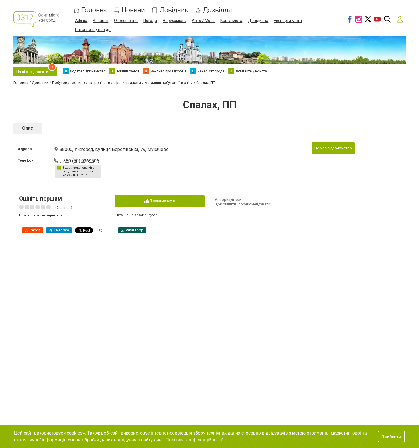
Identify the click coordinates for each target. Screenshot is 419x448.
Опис (27, 128)
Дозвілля (217, 10)
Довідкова (258, 20)
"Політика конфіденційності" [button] (194, 439)
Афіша (81, 20)
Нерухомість (174, 20)
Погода (150, 20)
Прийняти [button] (391, 436)
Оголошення (126, 20)
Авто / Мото (203, 20)
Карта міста (231, 20)
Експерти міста (288, 20)
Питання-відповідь (93, 29)
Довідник (174, 10)
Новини (133, 10)
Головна (94, 10)
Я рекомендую (162, 201)
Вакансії (100, 20)
